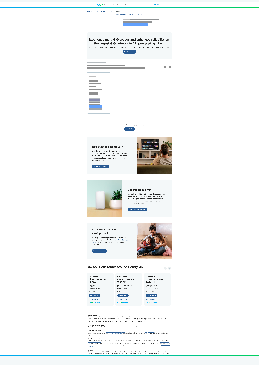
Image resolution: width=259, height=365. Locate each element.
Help (118, 357)
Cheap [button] (117, 14)
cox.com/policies (114, 335)
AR (97, 11)
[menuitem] (107, 5)
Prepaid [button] (137, 14)
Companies (136, 357)
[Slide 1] (129, 309)
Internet (110, 11)
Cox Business (105, 1)
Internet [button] (106, 4)
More (130, 357)
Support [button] (127, 4)
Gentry (103, 11)
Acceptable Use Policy (150, 332)
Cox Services (90, 11)
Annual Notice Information (117, 333)
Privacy (154, 357)
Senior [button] (142, 14)
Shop (104, 357)
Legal (149, 357)
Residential (99, 1)
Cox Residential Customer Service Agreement (115, 332)
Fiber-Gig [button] (130, 14)
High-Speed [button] (123, 14)
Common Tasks (111, 357)
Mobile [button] (112, 4)
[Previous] (165, 268)
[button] (155, 4)
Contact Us (159, 1)
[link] (129, 52)
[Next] (169, 268)
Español (111, 1)
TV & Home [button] (120, 4)
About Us (123, 357)
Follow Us (143, 357)
